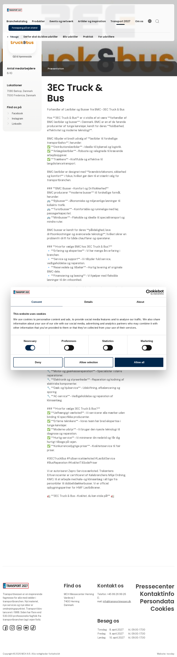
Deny (38, 362)
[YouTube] (26, 629)
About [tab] (140, 301)
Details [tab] (88, 301)
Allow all (139, 362)
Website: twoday (165, 653)
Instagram (17, 118)
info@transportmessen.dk (117, 601)
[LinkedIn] (19, 629)
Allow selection (88, 362)
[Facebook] (5, 629)
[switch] (69, 348)
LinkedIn (16, 123)
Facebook (17, 113)
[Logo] (21, 10)
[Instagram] (12, 629)
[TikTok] (33, 629)
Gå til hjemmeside (22, 56)
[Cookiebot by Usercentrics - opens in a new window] (148, 292)
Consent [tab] (36, 301)
